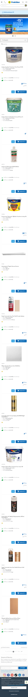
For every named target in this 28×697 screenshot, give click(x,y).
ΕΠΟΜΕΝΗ (23, 647)
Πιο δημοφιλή (5, 40)
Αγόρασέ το (23, 91)
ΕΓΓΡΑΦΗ (22, 667)
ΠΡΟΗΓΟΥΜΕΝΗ (6, 647)
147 (21, 651)
